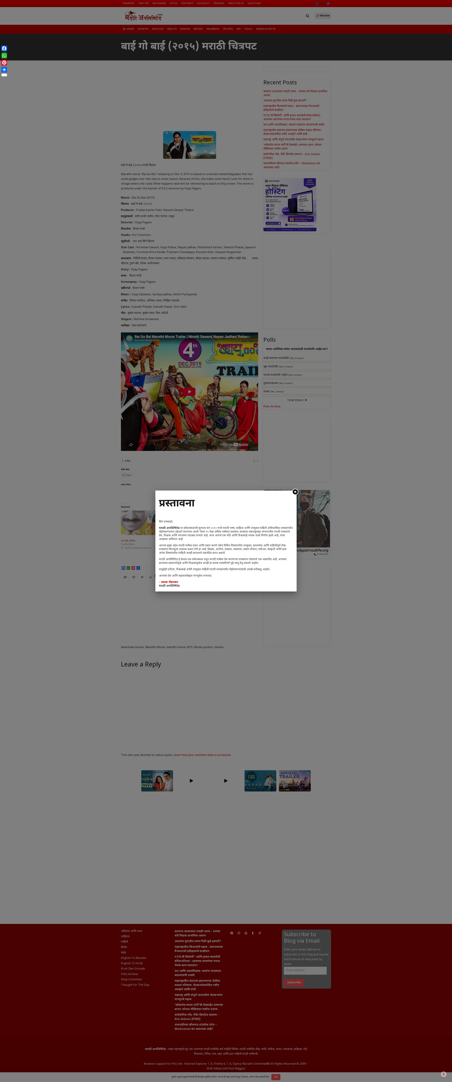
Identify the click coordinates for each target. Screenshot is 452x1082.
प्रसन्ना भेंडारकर (169, 582)
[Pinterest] (4, 62)
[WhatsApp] (4, 55)
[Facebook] (4, 48)
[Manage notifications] (444, 1074)
